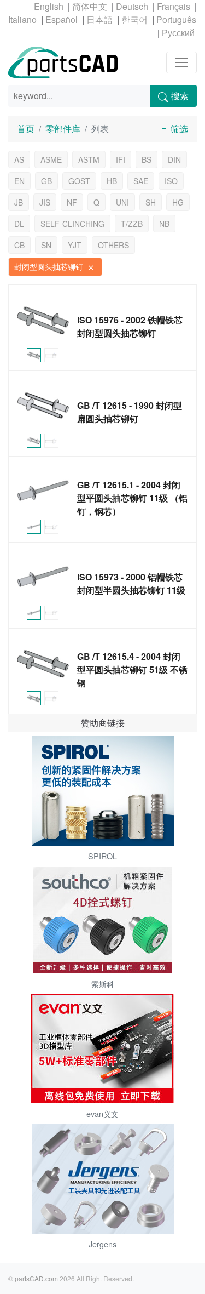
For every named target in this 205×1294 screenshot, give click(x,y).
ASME (51, 159)
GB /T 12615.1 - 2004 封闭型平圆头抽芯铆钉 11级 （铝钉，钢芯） (132, 497)
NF (72, 202)
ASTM (88, 159)
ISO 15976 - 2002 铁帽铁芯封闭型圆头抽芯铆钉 (130, 326)
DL (19, 223)
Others (113, 245)
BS (146, 159)
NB (164, 223)
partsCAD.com (36, 1278)
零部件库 (62, 128)
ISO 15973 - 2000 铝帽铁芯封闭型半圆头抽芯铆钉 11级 (131, 583)
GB (46, 180)
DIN (174, 159)
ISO (171, 180)
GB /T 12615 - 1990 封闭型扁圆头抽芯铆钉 (129, 412)
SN (46, 245)
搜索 (180, 95)
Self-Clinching (72, 223)
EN (19, 180)
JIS (44, 202)
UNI (122, 202)
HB (112, 180)
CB (19, 245)
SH (150, 202)
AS (19, 159)
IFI (120, 159)
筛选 (178, 128)
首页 (25, 128)
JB (18, 202)
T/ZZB (132, 223)
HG (178, 202)
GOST (79, 180)
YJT (74, 245)
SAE (140, 180)
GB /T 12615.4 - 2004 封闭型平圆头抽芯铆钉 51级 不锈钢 (132, 669)
